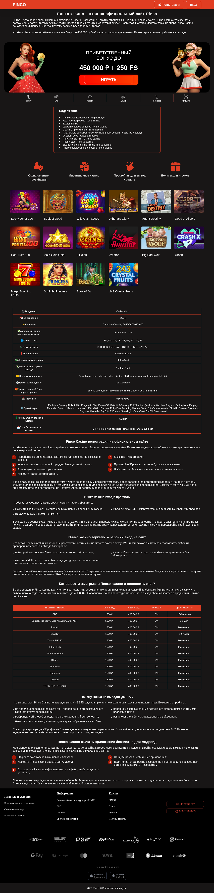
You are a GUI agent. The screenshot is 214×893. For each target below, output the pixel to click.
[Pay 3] (84, 855)
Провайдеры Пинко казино (78, 141)
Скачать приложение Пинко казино (83, 129)
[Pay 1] (37, 855)
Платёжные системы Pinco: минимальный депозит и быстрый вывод (102, 132)
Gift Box (61, 812)
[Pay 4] (107, 855)
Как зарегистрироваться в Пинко (81, 120)
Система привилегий (67, 819)
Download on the (98, 874)
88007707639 (187, 811)
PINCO (112, 800)
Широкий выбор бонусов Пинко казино (85, 126)
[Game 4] (107, 839)
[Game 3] (84, 839)
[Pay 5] (130, 855)
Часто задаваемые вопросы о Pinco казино (87, 147)
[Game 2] (60, 839)
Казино (114, 793)
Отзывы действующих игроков (80, 135)
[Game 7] (177, 839)
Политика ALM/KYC (15, 815)
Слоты (112, 806)
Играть (109, 79)
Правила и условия (17, 796)
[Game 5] (130, 839)
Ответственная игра (14, 809)
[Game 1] (37, 839)
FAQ (59, 806)
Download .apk (120, 874)
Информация (65, 793)
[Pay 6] (154, 855)
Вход (193, 4)
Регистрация (171, 4)
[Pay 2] (60, 855)
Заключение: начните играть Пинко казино (87, 144)
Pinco (19, 4)
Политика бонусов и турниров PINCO (76, 800)
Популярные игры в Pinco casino (81, 138)
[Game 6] (154, 839)
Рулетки (113, 812)
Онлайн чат (187, 804)
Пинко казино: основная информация (84, 117)
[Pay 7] (177, 855)
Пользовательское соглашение (19, 803)
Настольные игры (117, 819)
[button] (208, 873)
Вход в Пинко (70, 123)
